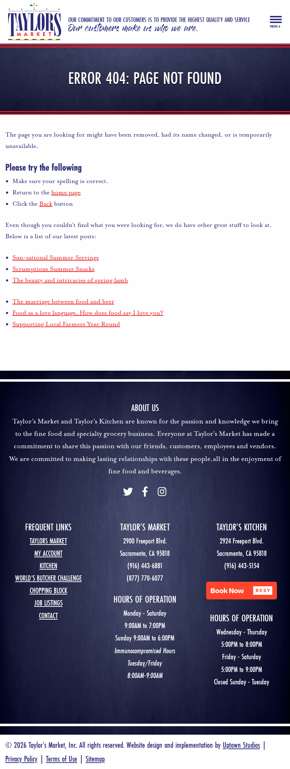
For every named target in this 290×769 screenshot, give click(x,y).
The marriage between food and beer (63, 301)
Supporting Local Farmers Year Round (66, 324)
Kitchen (48, 565)
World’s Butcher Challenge (48, 578)
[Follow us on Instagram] (161, 493)
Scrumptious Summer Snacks (53, 269)
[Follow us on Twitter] (128, 493)
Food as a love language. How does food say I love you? (87, 313)
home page (66, 192)
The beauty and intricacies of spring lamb (70, 280)
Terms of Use (61, 758)
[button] (241, 590)
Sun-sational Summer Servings (55, 257)
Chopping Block (48, 590)
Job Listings (48, 603)
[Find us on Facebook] (145, 493)
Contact (48, 615)
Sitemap (95, 758)
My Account (48, 553)
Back (45, 203)
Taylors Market (48, 541)
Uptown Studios (241, 744)
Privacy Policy (21, 758)
